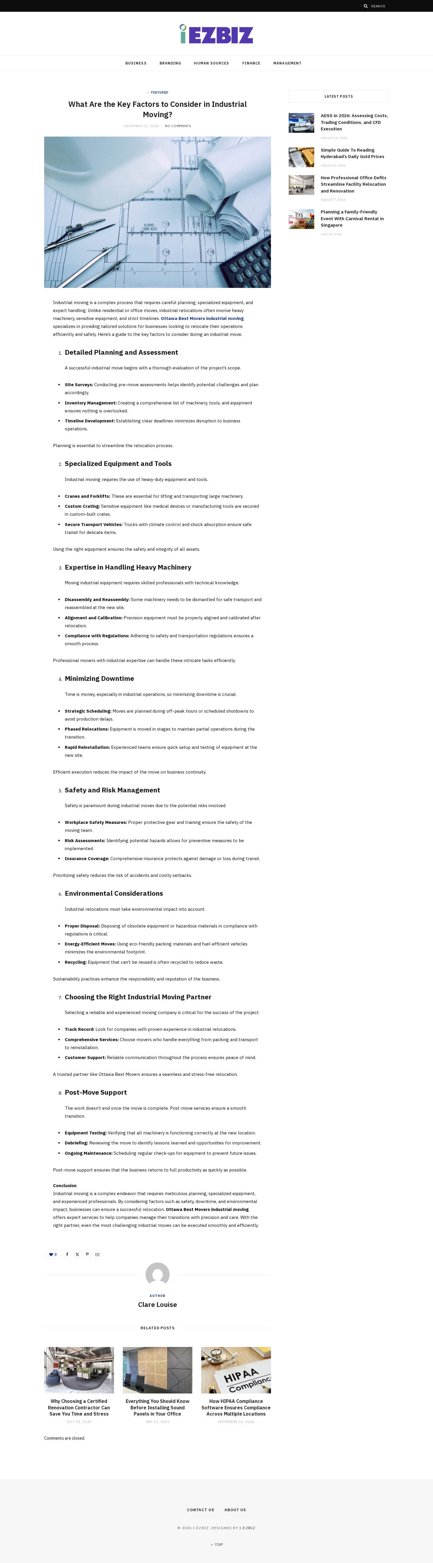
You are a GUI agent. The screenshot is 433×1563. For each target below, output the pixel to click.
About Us (235, 1509)
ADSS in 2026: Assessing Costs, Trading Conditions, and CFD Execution (354, 122)
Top (218, 1544)
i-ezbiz (247, 1528)
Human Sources (211, 63)
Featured (159, 92)
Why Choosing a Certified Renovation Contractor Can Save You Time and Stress (79, 1407)
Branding (170, 63)
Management (287, 63)
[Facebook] (24, 322)
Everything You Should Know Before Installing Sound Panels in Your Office (157, 1407)
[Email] (24, 367)
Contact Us (200, 1509)
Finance (251, 63)
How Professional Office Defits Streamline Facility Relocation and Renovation (353, 184)
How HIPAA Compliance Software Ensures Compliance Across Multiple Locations (236, 1407)
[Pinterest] (24, 352)
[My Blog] (216, 34)
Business (136, 63)
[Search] (366, 6)
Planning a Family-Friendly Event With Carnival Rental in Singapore (352, 218)
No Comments (178, 126)
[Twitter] (24, 337)
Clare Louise (157, 1304)
